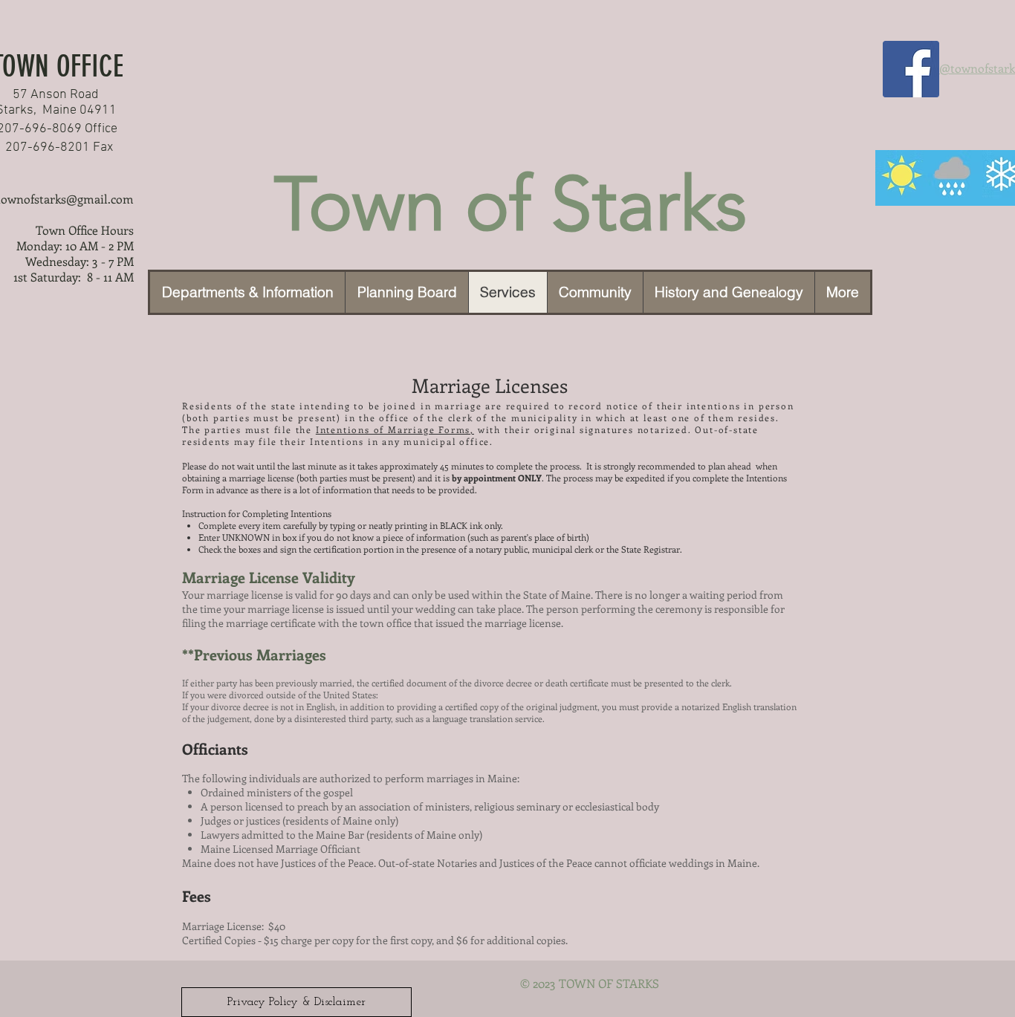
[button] (595, 292)
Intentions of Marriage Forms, (395, 429)
